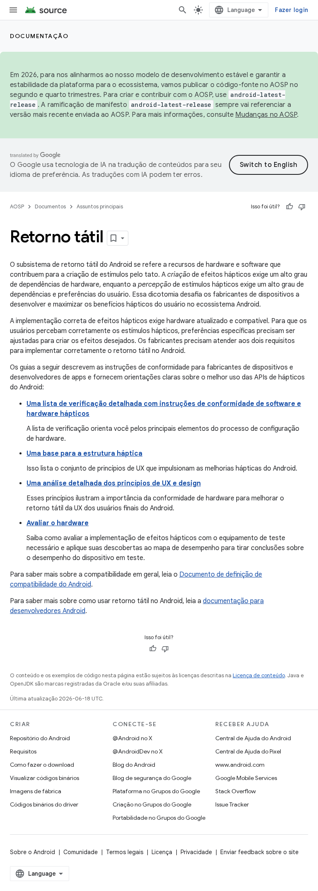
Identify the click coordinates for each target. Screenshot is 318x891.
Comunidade (80, 852)
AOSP (17, 206)
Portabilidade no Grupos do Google (159, 817)
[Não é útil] (302, 206)
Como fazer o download (42, 764)
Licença (162, 852)
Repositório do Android (40, 738)
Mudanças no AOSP (266, 115)
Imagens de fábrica (35, 791)
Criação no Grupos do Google (152, 804)
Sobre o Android (32, 852)
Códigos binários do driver (44, 804)
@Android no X (132, 738)
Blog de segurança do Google (152, 778)
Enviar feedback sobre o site (259, 852)
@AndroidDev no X (138, 751)
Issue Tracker (232, 804)
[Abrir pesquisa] (183, 10)
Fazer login (291, 10)
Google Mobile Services (246, 778)
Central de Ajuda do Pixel (248, 751)
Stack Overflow (235, 791)
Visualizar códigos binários (44, 778)
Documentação (39, 36)
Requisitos (23, 751)
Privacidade (196, 852)
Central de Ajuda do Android (253, 738)
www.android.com (240, 764)
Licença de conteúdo (259, 675)
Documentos (50, 206)
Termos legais (124, 852)
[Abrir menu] (13, 10)
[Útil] (289, 206)
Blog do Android (134, 764)
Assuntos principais (100, 206)
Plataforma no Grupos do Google (156, 791)
